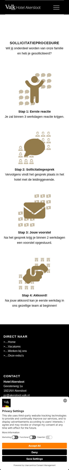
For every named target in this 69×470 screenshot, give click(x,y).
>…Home (10, 341)
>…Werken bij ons (15, 350)
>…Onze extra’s (14, 355)
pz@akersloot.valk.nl (17, 395)
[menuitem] (54, 7)
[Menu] (54, 7)
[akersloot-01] (28, 7)
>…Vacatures (12, 346)
